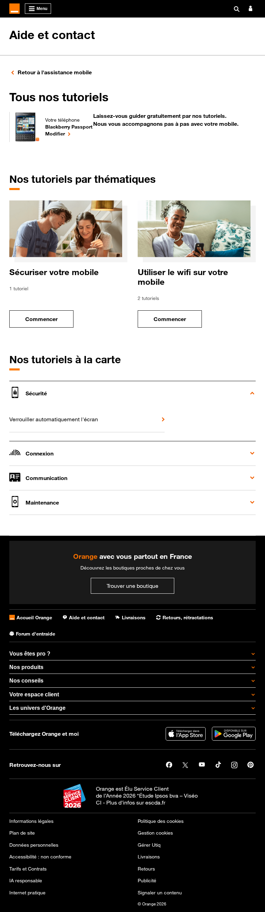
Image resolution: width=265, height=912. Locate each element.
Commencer (49, 321)
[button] (132, 393)
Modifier (68, 133)
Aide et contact (52, 35)
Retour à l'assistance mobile (55, 72)
